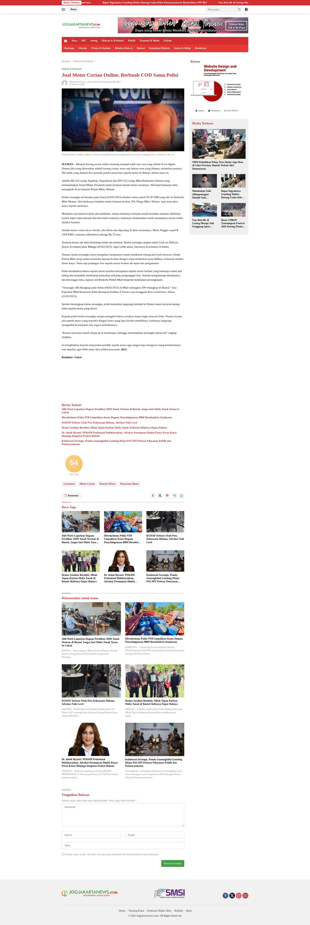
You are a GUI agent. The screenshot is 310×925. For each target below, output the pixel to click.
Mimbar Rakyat (124, 48)
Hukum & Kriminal (113, 40)
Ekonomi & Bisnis (149, 40)
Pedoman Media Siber (159, 910)
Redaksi (178, 910)
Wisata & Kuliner (101, 48)
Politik (131, 40)
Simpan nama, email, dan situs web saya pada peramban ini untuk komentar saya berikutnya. (112, 854)
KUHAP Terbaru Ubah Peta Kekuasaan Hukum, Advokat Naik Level (99, 422)
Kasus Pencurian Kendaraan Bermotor (104, 82)
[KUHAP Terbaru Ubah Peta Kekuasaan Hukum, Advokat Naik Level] (165, 521)
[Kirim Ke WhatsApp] (181, 495)
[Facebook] (225, 896)
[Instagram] (239, 896)
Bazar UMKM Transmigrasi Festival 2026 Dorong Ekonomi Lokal (233, 223)
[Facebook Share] (153, 495)
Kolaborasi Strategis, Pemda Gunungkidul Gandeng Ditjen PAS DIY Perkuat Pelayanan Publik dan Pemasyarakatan (116, 443)
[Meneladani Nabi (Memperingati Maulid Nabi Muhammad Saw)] (204, 181)
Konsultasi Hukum (159, 48)
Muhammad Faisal (77, 82)
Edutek (168, 40)
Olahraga (69, 48)
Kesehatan (200, 48)
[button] (239, 9)
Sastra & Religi (182, 48)
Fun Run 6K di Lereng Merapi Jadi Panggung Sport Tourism (198, 2)
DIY (83, 40)
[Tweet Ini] (160, 495)
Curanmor (69, 484)
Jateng (93, 40)
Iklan (189, 910)
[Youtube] (245, 896)
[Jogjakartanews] (81, 25)
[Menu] (64, 9)
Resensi (141, 48)
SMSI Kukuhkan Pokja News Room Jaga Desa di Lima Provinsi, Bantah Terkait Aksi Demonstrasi (217, 165)
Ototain (82, 48)
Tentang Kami (136, 910)
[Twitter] (232, 896)
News (74, 40)
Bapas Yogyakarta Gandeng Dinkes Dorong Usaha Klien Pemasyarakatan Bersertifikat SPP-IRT (101, 2)
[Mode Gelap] (246, 9)
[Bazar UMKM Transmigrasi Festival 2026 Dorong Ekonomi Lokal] (233, 210)
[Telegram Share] (174, 495)
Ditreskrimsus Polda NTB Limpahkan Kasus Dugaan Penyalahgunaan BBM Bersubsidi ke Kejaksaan (117, 417)
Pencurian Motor (129, 484)
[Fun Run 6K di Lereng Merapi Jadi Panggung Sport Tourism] (204, 210)
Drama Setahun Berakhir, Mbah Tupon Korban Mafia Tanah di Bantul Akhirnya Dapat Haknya (114, 427)
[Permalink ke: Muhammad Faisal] (64, 82)
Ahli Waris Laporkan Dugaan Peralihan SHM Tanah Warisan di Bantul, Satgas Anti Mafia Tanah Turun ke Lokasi (120, 411)
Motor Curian (87, 484)
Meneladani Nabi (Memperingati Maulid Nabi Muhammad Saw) (202, 194)
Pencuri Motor (108, 484)
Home (74, 9)
